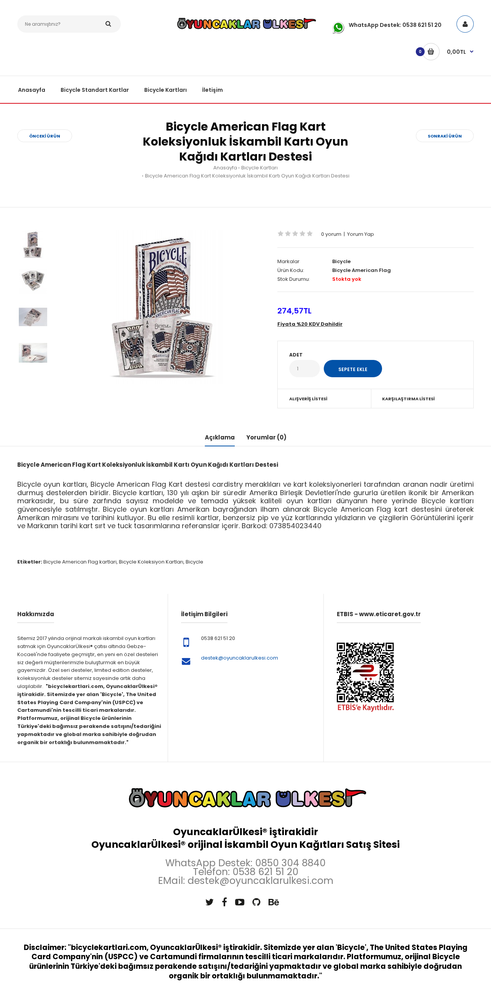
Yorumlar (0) (266, 437)
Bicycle (341, 261)
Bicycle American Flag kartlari (80, 561)
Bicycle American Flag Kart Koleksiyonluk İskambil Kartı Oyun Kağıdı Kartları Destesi (247, 175)
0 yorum (331, 234)
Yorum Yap (360, 234)
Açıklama (220, 437)
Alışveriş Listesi (308, 399)
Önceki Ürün (44, 136)
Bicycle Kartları (259, 167)
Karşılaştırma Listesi (408, 399)
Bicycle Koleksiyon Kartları (151, 561)
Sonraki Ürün (445, 136)
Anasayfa (225, 167)
